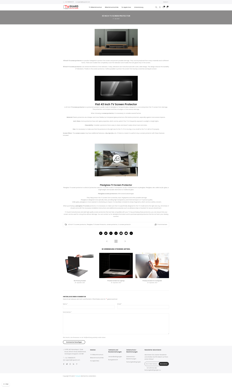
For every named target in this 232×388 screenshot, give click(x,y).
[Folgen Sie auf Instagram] (70, 364)
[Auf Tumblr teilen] (116, 233)
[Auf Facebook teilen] (100, 233)
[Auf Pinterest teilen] (111, 233)
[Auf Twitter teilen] (105, 233)
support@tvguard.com (83, 2)
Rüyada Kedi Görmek (148, 382)
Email (119, 304)
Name (65, 304)
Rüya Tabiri (138, 376)
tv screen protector (124, 224)
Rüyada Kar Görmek (149, 387)
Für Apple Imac (126, 7)
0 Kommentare (162, 224)
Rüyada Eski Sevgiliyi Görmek (160, 385)
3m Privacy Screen (80, 281)
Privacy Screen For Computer (152, 281)
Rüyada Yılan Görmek (148, 378)
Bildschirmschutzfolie (111, 7)
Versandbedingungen (115, 357)
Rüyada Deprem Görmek (144, 380)
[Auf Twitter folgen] (67, 364)
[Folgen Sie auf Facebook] (63, 364)
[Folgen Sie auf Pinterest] (76, 364)
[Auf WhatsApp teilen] (131, 233)
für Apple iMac (94, 361)
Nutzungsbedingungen (133, 362)
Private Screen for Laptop (116, 281)
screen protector (112, 224)
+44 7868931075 (69, 2)
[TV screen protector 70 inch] (106, 241)
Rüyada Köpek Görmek (143, 385)
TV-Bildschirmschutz (95, 7)
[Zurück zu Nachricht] (116, 241)
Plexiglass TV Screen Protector (96, 224)
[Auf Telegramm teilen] (121, 233)
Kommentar (67, 312)
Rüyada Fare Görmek (162, 382)
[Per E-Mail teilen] (126, 233)
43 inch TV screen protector (77, 224)
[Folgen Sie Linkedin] (73, 364)
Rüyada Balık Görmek (162, 387)
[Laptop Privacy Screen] (125, 241)
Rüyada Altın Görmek (162, 378)
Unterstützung (138, 7)
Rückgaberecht (113, 360)
